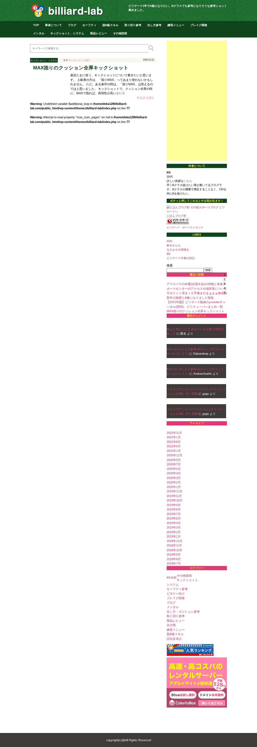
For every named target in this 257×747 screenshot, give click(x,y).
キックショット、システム (67, 33)
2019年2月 (174, 532)
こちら (188, 180)
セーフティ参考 (177, 589)
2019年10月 (174, 500)
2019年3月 (174, 527)
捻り (88, 60)
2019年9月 (174, 505)
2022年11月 (174, 432)
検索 (170, 265)
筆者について (53, 25)
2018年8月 (174, 559)
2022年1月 (174, 437)
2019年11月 (174, 496)
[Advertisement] (197, 100)
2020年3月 (174, 478)
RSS (169, 241)
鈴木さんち (174, 245)
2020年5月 (174, 469)
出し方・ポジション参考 (183, 611)
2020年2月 (174, 482)
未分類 (171, 625)
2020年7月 (174, 464)
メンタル (38, 33)
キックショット (76, 60)
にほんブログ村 (176, 215)
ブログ (72, 25)
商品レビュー (98, 33)
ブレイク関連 (198, 25)
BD (168, 253)
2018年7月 (174, 563)
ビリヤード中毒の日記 (181, 258)
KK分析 (172, 577)
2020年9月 (174, 460)
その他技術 (120, 33)
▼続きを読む (146, 97)
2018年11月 (174, 545)
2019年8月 (174, 509)
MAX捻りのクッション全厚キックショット (80, 67)
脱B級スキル (110, 25)
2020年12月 (174, 455)
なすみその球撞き (178, 249)
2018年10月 (174, 550)
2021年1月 (174, 450)
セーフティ (89, 25)
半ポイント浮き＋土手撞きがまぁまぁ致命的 (197, 293)
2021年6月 (174, 446)
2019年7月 (174, 514)
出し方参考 (154, 25)
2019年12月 (174, 491)
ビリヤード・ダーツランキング (185, 227)
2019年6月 (174, 518)
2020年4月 (174, 473)
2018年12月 (174, 541)
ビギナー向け (176, 593)
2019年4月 (174, 523)
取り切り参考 (132, 25)
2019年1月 (174, 536)
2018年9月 (174, 554)
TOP (36, 25)
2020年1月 (174, 487)
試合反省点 (174, 638)
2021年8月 (174, 441)
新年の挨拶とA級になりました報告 (190, 297)
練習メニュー (175, 25)
